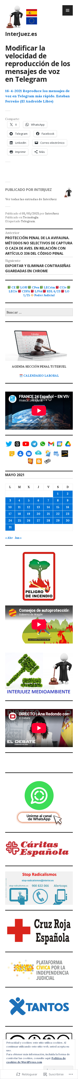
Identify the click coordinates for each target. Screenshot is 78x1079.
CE (13, 287)
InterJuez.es (21, 33)
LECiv (13, 291)
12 (28, 507)
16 (67, 507)
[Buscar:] (39, 312)
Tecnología (31, 217)
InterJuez (52, 213)
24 (10, 520)
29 (58, 520)
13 (38, 507)
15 (57, 507)
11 (19, 507)
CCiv (63, 287)
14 (48, 507)
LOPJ (23, 287)
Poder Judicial (44, 295)
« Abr (9, 538)
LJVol (38, 291)
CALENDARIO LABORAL (41, 376)
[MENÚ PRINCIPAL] (67, 10)
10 (10, 507)
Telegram (28, 221)
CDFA (26, 291)
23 (67, 514)
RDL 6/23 (53, 291)
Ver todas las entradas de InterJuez (31, 199)
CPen (35, 287)
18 (19, 514)
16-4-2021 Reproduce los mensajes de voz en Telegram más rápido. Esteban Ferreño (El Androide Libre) (37, 96)
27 (38, 520)
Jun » (18, 538)
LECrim (49, 287)
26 (28, 520)
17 (10, 514)
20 (38, 514)
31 (10, 527)
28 (48, 520)
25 (19, 520)
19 (28, 514)
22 (58, 514)
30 (68, 520)
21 (48, 514)
